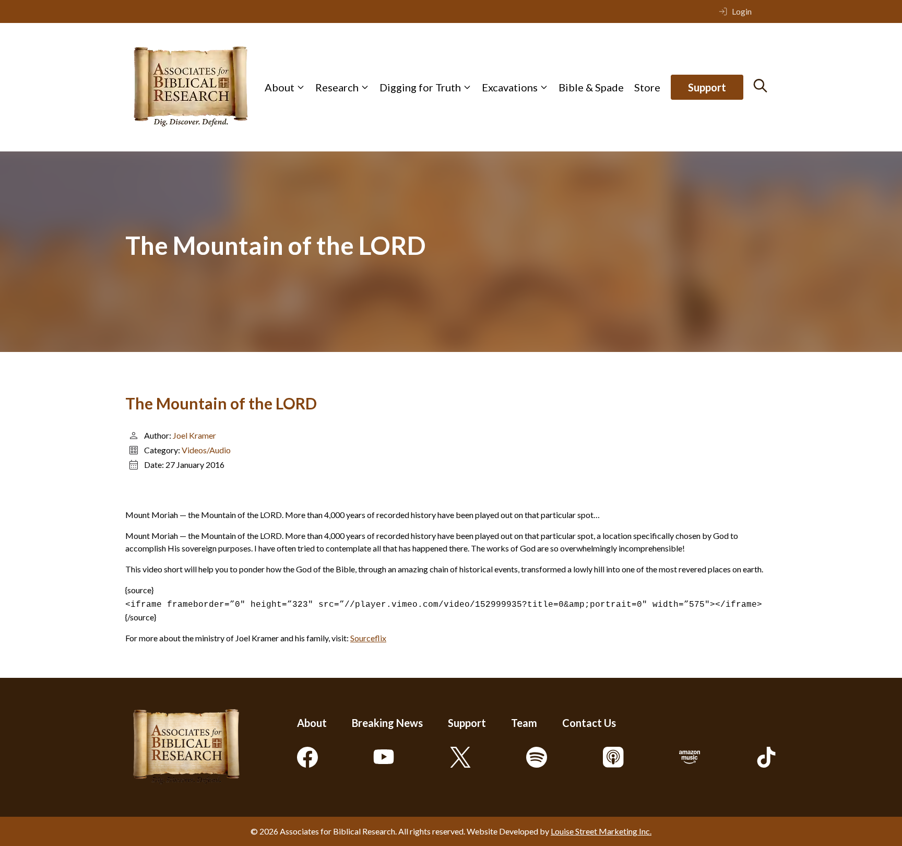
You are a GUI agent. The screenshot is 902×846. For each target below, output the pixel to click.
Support (707, 87)
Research (337, 87)
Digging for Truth (420, 87)
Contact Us (589, 722)
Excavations (510, 87)
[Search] (760, 85)
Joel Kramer (194, 435)
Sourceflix (368, 638)
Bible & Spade (591, 87)
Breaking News (387, 722)
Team (524, 722)
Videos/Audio (206, 450)
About (279, 87)
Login (742, 11)
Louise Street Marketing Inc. (601, 831)
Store (647, 87)
